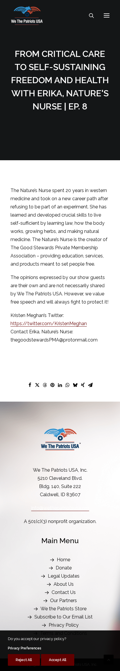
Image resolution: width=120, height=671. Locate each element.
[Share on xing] (82, 384)
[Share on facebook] (29, 384)
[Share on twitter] (37, 384)
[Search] (89, 15)
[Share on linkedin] (60, 384)
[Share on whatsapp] (67, 384)
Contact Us (64, 592)
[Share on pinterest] (52, 384)
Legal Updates (64, 576)
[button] (106, 15)
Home (63, 559)
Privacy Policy (64, 625)
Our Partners (63, 600)
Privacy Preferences (24, 648)
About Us (64, 584)
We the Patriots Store (63, 608)
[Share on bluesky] (75, 384)
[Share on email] (90, 384)
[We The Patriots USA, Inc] (26, 15)
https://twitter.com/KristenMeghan (48, 323)
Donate (64, 568)
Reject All (24, 660)
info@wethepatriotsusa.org (60, 508)
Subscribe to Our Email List (63, 617)
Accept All (57, 660)
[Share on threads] (44, 384)
